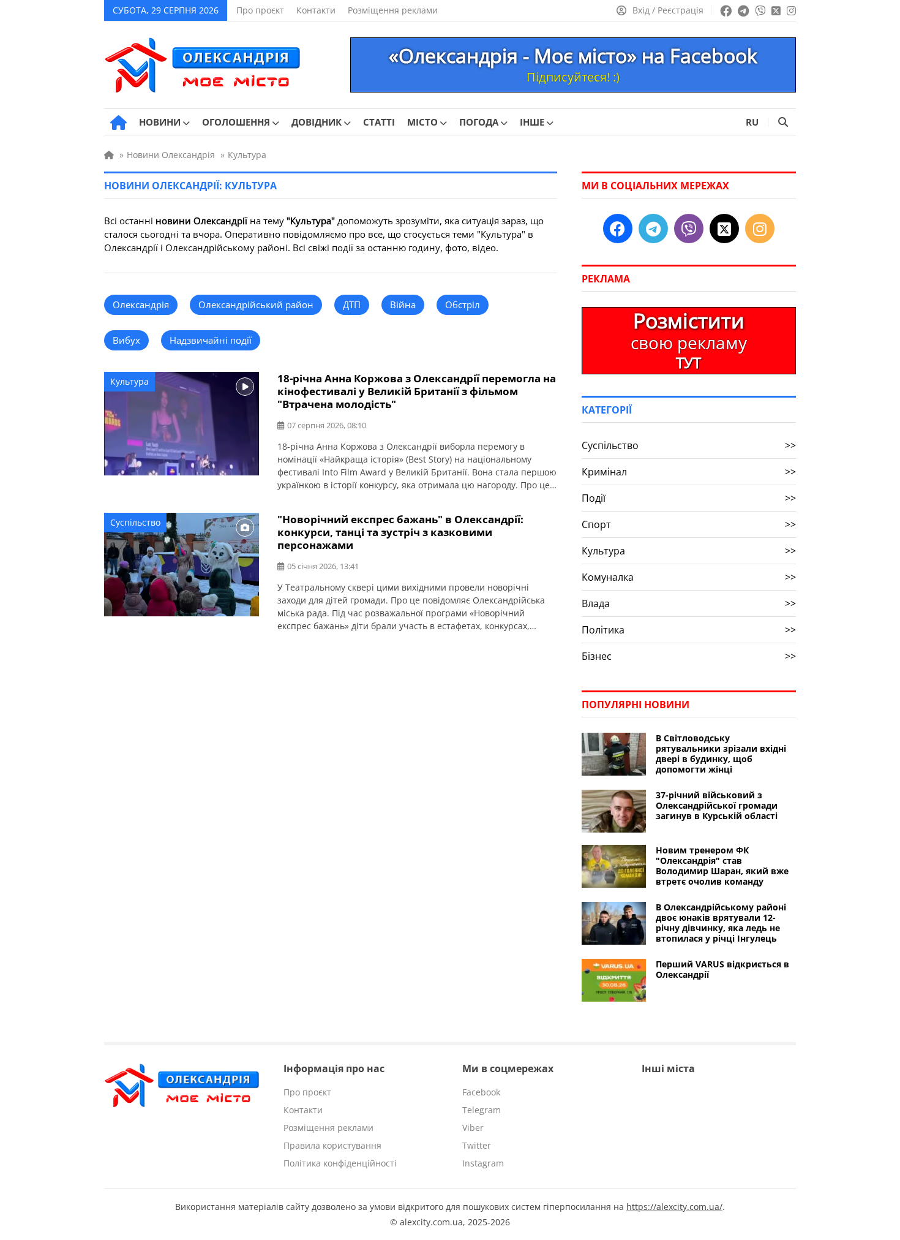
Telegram (481, 1110)
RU (752, 122)
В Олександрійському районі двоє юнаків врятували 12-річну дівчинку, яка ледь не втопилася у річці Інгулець (721, 922)
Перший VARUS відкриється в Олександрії (722, 969)
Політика (689, 630)
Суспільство (135, 522)
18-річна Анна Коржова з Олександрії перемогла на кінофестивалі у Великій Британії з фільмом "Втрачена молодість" (416, 391)
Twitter (476, 1145)
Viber (473, 1127)
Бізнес (689, 656)
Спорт (689, 524)
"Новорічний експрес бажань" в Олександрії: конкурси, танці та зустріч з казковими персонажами (400, 532)
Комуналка (689, 577)
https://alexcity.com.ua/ (674, 1206)
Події (689, 498)
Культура (129, 381)
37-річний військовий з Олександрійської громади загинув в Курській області (717, 805)
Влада (689, 603)
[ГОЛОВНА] (118, 122)
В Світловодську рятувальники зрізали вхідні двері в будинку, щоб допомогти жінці (721, 753)
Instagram (483, 1163)
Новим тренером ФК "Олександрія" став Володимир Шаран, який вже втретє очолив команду (722, 866)
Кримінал (689, 471)
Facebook (481, 1092)
